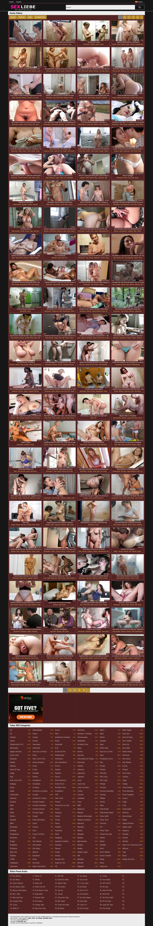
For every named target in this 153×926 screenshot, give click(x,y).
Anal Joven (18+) (16, 780)
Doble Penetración (52, 578)
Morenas (24, 97)
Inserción (80, 755)
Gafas (57, 834)
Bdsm (12, 813)
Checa (34, 755)
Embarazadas (59, 755)
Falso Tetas (59, 798)
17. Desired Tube (38, 898)
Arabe (20, 151)
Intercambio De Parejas (85, 759)
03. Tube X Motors (16, 883)
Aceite (72, 391)
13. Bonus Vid (37, 883)
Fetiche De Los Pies (62, 805)
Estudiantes (70, 178)
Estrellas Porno (40, 17)
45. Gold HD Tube (106, 890)
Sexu (74, 173)
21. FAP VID (59, 876)
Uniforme (125, 813)
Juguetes (30, 578)
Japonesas (101, 178)
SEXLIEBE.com (21, 921)
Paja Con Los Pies (106, 752)
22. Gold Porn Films (62, 880)
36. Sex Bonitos (82, 894)
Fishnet (57, 816)
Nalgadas (80, 866)
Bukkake (95, 578)
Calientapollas (37, 730)
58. (123, 901)
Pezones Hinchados (107, 791)
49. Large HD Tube (106, 905)
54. (123, 887)
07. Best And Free (16, 898)
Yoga (124, 852)
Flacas (57, 823)
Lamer (68, 578)
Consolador (36, 784)
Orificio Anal (81, 151)
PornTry (39, 147)
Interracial (88, 364)
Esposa (57, 777)
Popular (11, 2)
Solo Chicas (138, 391)
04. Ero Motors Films (17, 887)
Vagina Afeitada (96, 311)
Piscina (102, 802)
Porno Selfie (104, 816)
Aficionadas (50, 44)
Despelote (106, 124)
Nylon (102, 734)
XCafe (141, 67)
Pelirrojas (127, 391)
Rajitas (102, 841)
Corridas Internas (104, 71)
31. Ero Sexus (82, 876)
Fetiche (140, 204)
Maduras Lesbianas (84, 820)
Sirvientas (125, 755)
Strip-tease (126, 773)
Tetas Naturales (134, 71)
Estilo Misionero (60, 780)
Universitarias (123, 231)
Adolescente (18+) (103, 231)
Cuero (34, 830)
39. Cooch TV (82, 905)
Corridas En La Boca (39, 798)
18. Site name (37, 901)
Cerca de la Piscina (39, 752)
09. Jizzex (13, 905)
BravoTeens (106, 147)
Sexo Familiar (34, 658)
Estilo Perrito (22, 44)
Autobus (13, 802)
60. (123, 908)
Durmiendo (58, 744)
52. (123, 880)
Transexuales (126, 809)
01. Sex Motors (15, 876)
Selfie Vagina (126, 730)
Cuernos (35, 827)
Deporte (35, 852)
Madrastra (27, 658)
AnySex (73, 67)
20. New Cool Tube (39, 908)
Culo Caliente (37, 841)
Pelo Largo (34, 44)
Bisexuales (13, 827)
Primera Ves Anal (106, 834)
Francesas (58, 830)
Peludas (132, 44)
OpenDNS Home (47, 918)
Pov (33, 97)
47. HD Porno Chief (106, 898)
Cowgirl (101, 151)
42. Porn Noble (105, 880)
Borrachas (13, 838)
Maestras (80, 823)
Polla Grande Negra (106, 813)
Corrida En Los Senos (39, 791)
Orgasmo (103, 741)
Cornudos (35, 787)
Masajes (80, 838)
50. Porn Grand (105, 908)
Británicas (13, 848)
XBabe (73, 40)
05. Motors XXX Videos (18, 890)
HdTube (141, 147)
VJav (108, 173)
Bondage (13, 830)
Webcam (35, 578)
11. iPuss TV (36, 876)
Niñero (102, 730)
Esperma (58, 773)
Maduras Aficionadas (84, 816)
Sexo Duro (36, 231)
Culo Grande (71, 151)
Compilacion (55, 311)
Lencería (35, 204)
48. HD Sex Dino (105, 901)
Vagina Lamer (66, 685)
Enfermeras (59, 759)
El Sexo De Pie (69, 71)
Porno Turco (104, 820)
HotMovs (141, 93)
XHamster (72, 120)
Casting (35, 741)
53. (123, 883)
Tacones (29, 204)
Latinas (38, 178)
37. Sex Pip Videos (84, 898)
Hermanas (80, 730)
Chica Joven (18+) (38, 759)
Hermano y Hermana (84, 734)
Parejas (16, 44)
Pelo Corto (104, 777)
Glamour (58, 848)
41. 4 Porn (103, 876)
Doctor (38, 685)
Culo (34, 838)
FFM (56, 795)
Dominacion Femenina (62, 737)
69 (11, 734)
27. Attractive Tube (62, 898)
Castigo (35, 737)
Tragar (124, 802)
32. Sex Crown (82, 880)
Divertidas (36, 863)
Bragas (12, 841)
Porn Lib (39, 120)
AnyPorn (39, 40)
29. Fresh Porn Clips (62, 905)
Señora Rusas (127, 752)
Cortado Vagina (37, 813)
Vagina (58, 71)
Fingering (130, 231)
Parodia (102, 769)
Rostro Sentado (105, 856)
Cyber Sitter (31, 918)
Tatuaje (105, 605)
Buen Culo (13, 852)
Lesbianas (27, 444)
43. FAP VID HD (105, 883)
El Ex (56, 748)
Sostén (124, 766)
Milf (39, 44)
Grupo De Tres (58, 151)
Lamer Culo (81, 784)
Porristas (103, 823)
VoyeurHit (106, 40)
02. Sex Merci (15, 880)
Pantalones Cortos (106, 759)
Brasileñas (13, 845)
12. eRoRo (36, 880)
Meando (89, 311)
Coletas (35, 777)
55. (123, 890)
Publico (96, 124)
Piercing (103, 795)
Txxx (142, 40)
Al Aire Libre (90, 124)
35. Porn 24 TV (82, 890)
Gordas (114, 44)
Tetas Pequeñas (103, 364)
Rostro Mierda (105, 852)
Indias (79, 748)
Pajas (69, 44)
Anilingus (13, 784)
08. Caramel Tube (16, 901)
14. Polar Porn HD (38, 887)
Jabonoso (80, 769)
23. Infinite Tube (60, 883)
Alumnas (116, 231)
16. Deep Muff (37, 894)
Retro (102, 848)
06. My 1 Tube (15, 894)
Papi (101, 762)
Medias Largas (36, 71)
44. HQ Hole (104, 887)
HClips (39, 67)
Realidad (103, 845)
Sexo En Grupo (91, 391)
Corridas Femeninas (39, 805)
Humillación (28, 685)
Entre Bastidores (125, 204)
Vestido (125, 838)
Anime (12, 787)
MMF (79, 805)
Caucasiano (36, 744)
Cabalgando (14, 863)
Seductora (103, 866)
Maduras (93, 44)
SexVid (107, 93)
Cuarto (34, 823)
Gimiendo (58, 845)
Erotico (107, 338)
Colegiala (35, 773)
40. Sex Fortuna (82, 908)
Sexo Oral (125, 744)
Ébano (71, 284)
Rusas (97, 44)
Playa (125, 178)
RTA (24, 920)
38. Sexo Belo (82, 901)
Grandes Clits (59, 859)
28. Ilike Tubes (60, 901)
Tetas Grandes (121, 44)
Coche (34, 766)
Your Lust (38, 173)
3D (11, 730)
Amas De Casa (28, 124)
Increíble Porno (82, 744)
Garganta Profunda (68, 364)
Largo (30, 17)
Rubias (127, 44)
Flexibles (58, 827)
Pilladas (102, 798)
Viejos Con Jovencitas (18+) (132, 845)
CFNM (12, 859)
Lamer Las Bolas (83, 787)
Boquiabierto (14, 834)
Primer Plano (133, 204)
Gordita (22, 231)
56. (123, 894)
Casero (137, 124)
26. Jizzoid (58, 894)
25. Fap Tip (59, 890)
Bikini (124, 364)
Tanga (124, 780)
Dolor (57, 734)
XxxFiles (39, 93)
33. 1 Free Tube (82, 883)
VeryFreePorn (139, 120)
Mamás (37, 284)
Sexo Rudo (126, 748)
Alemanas (13, 759)
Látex (79, 802)
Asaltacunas (131, 124)
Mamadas (65, 44)
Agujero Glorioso (16, 752)
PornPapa (106, 67)
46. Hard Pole (104, 894)
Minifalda (80, 859)
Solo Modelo (126, 762)
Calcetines (13, 866)
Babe (11, 71)
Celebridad (116, 338)
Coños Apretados (38, 820)
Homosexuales (82, 737)
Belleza (12, 816)
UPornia (73, 93)
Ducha (102, 44)
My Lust (107, 120)
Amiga (73, 231)
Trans (124, 805)
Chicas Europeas (38, 762)
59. (123, 905)
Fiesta (57, 809)
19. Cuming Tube (38, 905)
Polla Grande (58, 44)
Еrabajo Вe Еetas (128, 859)
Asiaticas (116, 151)
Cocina (34, 769)
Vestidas (125, 834)
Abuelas (17, 658)
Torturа (124, 798)
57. (123, 898)
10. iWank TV (14, 908)
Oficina (102, 737)
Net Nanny (39, 918)
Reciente (18, 2)
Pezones (103, 787)
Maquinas (80, 834)
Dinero (34, 859)
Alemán (28, 44)
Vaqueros (125, 830)
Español (57, 769)
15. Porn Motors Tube (40, 890)
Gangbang (58, 838)
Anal (12, 44)
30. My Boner (59, 908)
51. (123, 876)
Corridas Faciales (70, 124)
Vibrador (125, 841)
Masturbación (139, 44)
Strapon (125, 769)
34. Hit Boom (82, 887)
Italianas (132, 284)
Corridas (29, 97)
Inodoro (65, 151)
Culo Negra (36, 848)
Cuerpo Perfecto (38, 834)
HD (65, 178)
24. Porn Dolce (60, 887)
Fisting (57, 820)
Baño (15, 71)
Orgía (101, 744)
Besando (13, 820)
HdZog (73, 147)
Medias (79, 848)
